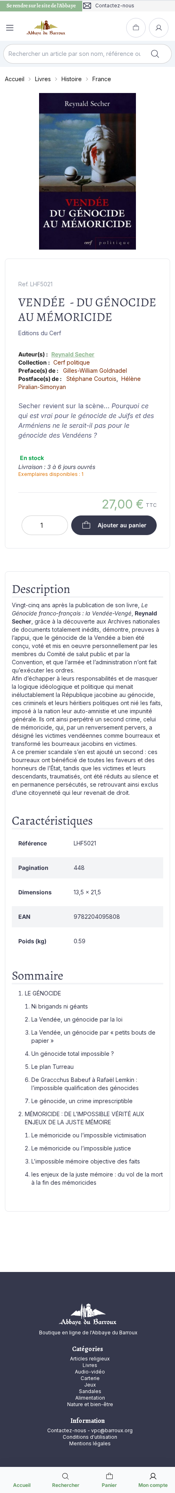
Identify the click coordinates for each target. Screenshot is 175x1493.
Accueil (14, 78)
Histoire (71, 78)
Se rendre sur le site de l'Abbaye (41, 5)
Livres (43, 78)
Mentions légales (90, 1443)
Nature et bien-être (90, 1404)
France (101, 78)
